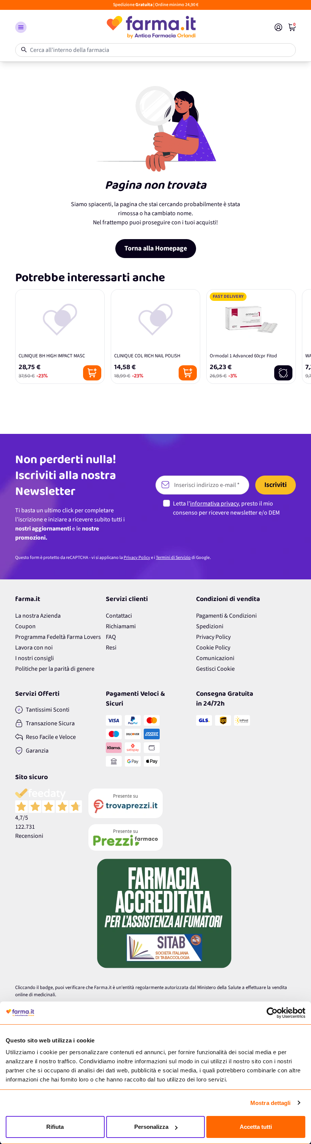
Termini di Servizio (173, 557)
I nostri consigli (34, 658)
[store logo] (150, 27)
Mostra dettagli (270, 1103)
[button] (21, 27)
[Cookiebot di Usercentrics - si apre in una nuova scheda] (272, 1013)
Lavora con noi (34, 647)
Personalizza (151, 1127)
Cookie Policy (213, 647)
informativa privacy (214, 503)
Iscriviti (275, 485)
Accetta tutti (256, 1127)
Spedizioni (209, 626)
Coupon (25, 626)
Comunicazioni (215, 658)
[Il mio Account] (278, 27)
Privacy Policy (137, 557)
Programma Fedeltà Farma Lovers (58, 637)
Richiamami (121, 626)
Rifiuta (55, 1127)
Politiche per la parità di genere (54, 669)
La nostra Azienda (38, 616)
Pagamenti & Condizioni (226, 616)
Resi (111, 647)
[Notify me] (283, 372)
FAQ (111, 637)
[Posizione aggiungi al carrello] (92, 372)
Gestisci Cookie (215, 669)
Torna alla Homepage (155, 248)
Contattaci (119, 616)
